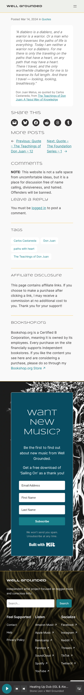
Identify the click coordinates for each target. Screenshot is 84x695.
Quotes (46, 19)
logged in (39, 208)
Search (64, 603)
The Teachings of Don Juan (31, 256)
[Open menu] (75, 6)
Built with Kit (42, 544)
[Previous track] (17, 688)
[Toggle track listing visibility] (79, 688)
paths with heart (24, 248)
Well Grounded (24, 6)
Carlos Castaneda (25, 240)
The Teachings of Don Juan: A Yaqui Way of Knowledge (41, 97)
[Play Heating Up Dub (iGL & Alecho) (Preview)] (7, 689)
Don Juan (49, 240)
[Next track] (24, 688)
